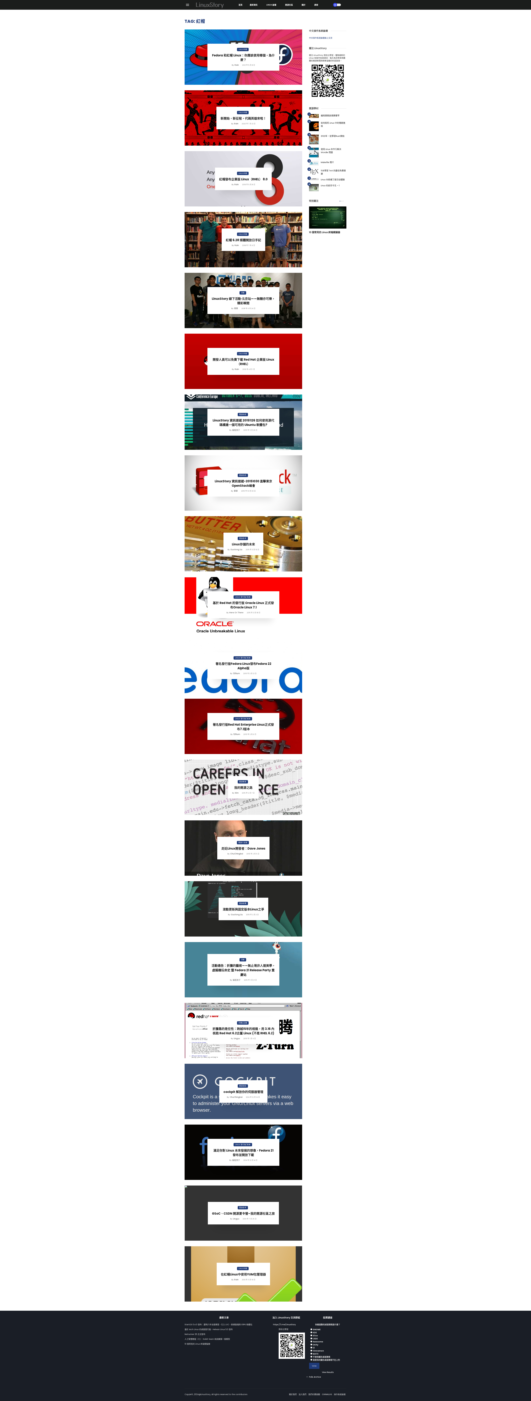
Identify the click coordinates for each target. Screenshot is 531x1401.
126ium (236, 673)
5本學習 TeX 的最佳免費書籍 (333, 172)
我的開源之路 (243, 788)
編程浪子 (236, 430)
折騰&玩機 (243, 1023)
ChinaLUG (327, 1394)
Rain (237, 65)
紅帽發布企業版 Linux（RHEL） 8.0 (243, 179)
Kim (237, 792)
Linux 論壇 (271, 4)
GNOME (317, 1329)
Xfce (315, 1335)
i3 (314, 1347)
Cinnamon (318, 1350)
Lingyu (237, 1038)
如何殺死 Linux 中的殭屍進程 (333, 124)
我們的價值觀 (314, 1394)
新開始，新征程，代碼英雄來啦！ (243, 118)
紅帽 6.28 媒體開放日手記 (243, 240)
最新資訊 (253, 4)
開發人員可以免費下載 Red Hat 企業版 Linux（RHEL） (243, 361)
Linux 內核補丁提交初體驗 (333, 179)
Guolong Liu (236, 549)
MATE (315, 1353)
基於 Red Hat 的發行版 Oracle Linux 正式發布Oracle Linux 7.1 (243, 605)
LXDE (315, 1338)
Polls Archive (315, 1377)
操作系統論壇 (340, 1394)
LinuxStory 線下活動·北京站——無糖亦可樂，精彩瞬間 (243, 301)
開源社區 (289, 4)
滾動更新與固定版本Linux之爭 (243, 909)
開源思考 (242, 538)
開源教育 (242, 782)
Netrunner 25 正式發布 (195, 1334)
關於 (303, 4)
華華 (236, 308)
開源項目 (242, 1086)
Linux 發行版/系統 (243, 597)
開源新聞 (242, 903)
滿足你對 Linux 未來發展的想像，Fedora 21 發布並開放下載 (243, 1152)
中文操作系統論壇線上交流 (320, 38)
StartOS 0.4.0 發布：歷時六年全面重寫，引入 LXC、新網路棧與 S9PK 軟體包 (218, 1324)
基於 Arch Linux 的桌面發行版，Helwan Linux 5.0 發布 (209, 1329)
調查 (316, 4)
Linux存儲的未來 (243, 544)
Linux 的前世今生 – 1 (330, 185)
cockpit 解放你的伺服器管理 (243, 1092)
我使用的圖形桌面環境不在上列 (326, 1360)
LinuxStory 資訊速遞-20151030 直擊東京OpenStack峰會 (243, 483)
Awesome (318, 1341)
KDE (315, 1332)
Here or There (236, 612)
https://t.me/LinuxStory (284, 1324)
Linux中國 (243, 49)
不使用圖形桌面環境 (321, 1357)
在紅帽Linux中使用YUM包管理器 (243, 1274)
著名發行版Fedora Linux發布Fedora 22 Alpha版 (243, 666)
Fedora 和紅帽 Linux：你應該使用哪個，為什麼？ (243, 57)
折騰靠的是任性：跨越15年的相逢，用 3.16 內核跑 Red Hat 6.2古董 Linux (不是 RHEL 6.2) (243, 1031)
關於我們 (293, 1394)
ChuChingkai (236, 853)
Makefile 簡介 (327, 162)
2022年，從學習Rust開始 (332, 136)
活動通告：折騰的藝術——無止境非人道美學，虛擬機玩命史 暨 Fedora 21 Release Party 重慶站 (243, 970)
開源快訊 (242, 414)
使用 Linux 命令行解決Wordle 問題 (331, 151)
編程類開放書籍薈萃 (330, 115)
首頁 (240, 4)
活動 (243, 293)
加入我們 (302, 1394)
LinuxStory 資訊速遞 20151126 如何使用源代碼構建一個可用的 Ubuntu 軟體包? (243, 422)
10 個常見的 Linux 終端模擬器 (324, 232)
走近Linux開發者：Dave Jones (243, 848)
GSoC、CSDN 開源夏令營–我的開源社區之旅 (243, 1213)
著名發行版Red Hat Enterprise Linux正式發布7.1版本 (243, 726)
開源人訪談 (242, 842)
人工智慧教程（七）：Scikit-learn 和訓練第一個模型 (207, 1339)
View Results (328, 1372)
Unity (315, 1344)
